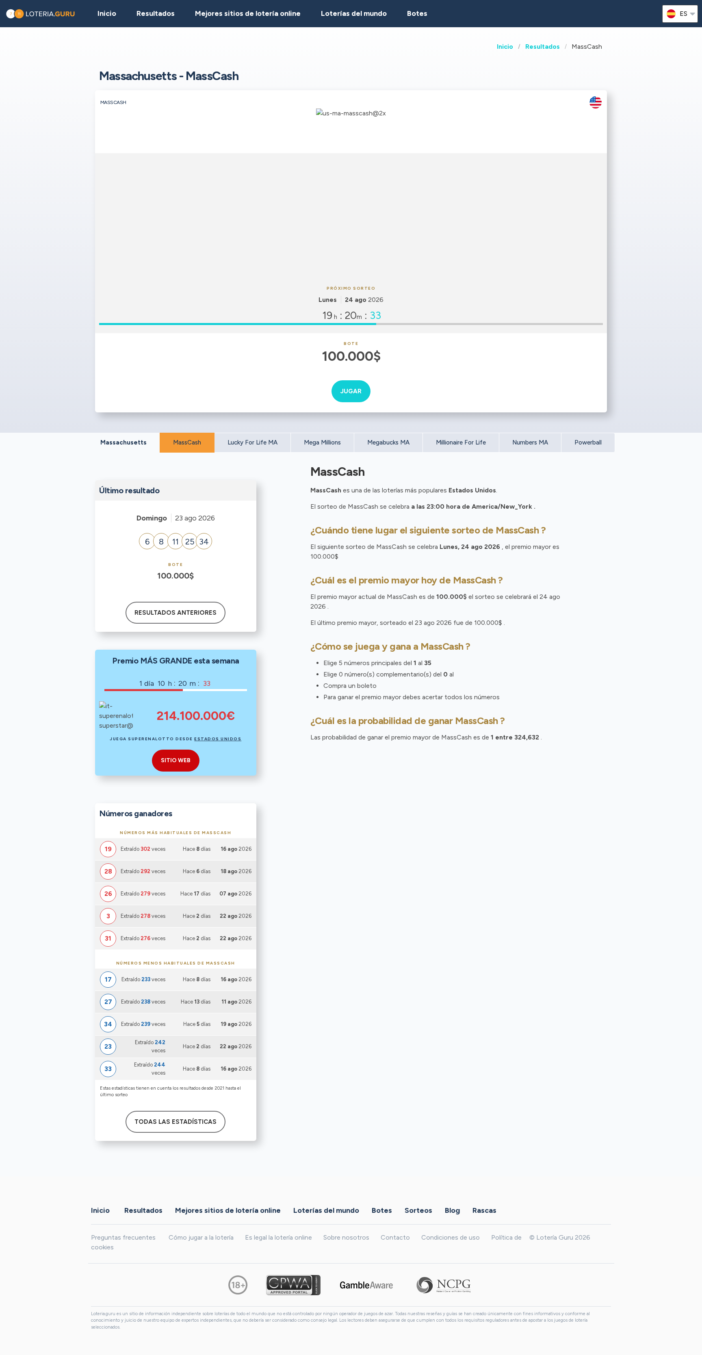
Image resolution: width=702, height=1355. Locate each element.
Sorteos (418, 1210)
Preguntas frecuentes (123, 1237)
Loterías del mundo (354, 13)
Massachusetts (123, 442)
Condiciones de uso (450, 1237)
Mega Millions (322, 442)
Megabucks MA (388, 442)
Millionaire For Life (461, 442)
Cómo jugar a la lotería (201, 1237)
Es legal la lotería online (278, 1237)
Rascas (484, 1210)
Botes (417, 13)
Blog (452, 1210)
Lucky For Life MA (252, 442)
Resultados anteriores (175, 612)
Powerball (588, 442)
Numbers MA (530, 442)
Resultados (542, 46)
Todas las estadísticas (175, 1121)
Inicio (505, 46)
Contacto (395, 1237)
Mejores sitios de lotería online (248, 13)
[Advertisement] (351, 218)
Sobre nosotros (346, 1237)
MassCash (187, 442)
